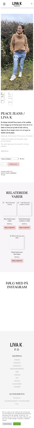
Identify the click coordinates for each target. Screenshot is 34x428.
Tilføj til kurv (13, 164)
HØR (17, 372)
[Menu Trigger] (4, 3)
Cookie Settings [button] (7, 424)
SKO (17, 378)
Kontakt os (17, 398)
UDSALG (17, 381)
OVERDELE (17, 363)
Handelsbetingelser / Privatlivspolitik (17, 401)
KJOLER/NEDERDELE (17, 369)
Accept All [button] (17, 424)
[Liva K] (17, 344)
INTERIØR (17, 387)
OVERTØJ (17, 375)
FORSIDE (17, 360)
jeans (4, 174)
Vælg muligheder (9, 227)
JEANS (7, 173)
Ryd (23, 159)
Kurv (17, 404)
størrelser (13, 156)
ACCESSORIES (17, 384)
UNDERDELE (13, 173)
